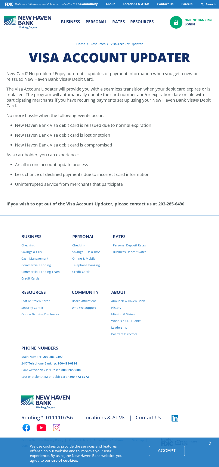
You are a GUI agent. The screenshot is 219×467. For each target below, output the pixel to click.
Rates (118, 22)
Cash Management (34, 258)
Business (70, 22)
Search (210, 4)
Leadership (119, 327)
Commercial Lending (36, 265)
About (110, 4)
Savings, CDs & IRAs (86, 252)
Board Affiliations (84, 301)
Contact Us (165, 4)
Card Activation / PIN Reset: (51, 370)
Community (85, 292)
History (116, 307)
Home (80, 44)
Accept (167, 450)
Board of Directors (124, 334)
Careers (186, 4)
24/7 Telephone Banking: (49, 363)
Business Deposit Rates (129, 252)
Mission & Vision (123, 314)
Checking (27, 245)
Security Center (32, 307)
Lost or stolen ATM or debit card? (55, 376)
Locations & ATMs (136, 4)
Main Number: (41, 356)
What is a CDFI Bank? (126, 321)
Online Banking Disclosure (40, 314)
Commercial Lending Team (40, 271)
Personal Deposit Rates (129, 245)
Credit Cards (30, 278)
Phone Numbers (39, 348)
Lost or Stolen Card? (35, 301)
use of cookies (64, 460)
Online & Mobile (84, 258)
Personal (96, 22)
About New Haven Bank (128, 301)
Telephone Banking (86, 265)
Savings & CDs (31, 252)
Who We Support (84, 307)
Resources (142, 22)
